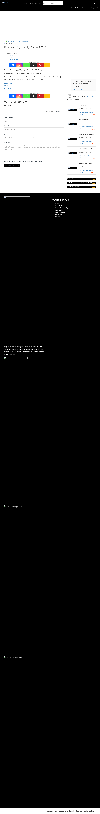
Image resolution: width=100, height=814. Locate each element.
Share (11, 55)
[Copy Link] (47, 65)
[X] (33, 65)
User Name (8, 117)
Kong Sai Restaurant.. (85, 105)
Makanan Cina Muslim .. (86, 134)
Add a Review (13, 59)
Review (7, 142)
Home (57, 204)
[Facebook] (12, 65)
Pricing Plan (59, 210)
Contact (58, 216)
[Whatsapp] (26, 65)
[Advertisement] (50, 25)
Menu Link (7, 85)
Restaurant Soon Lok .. (86, 149)
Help (92, 8)
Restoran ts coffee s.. (85, 163)
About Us (58, 214)
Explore (85, 8)
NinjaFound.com (9, 347)
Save (10, 57)
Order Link (7, 88)
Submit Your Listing (61, 208)
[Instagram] (19, 65)
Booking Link (8, 83)
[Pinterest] (40, 65)
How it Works (76, 8)
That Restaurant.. (84, 119)
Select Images (49, 111)
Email (6, 126)
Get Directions (77, 89)
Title (6, 134)
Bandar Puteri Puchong (86, 112)
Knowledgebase (60, 212)
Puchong (81, 114)
